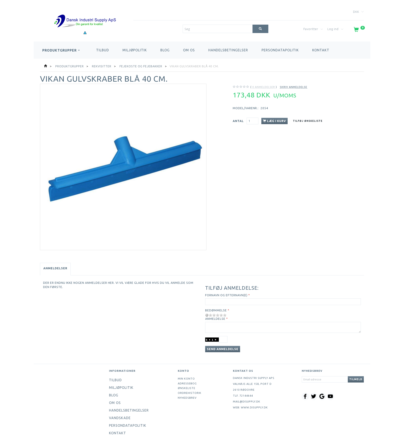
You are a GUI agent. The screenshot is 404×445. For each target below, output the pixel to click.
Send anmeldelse (222, 349)
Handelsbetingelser (228, 50)
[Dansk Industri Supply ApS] (85, 15)
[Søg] (260, 29)
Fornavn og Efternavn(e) (226, 295)
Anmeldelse (215, 318)
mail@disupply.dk (246, 401)
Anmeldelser (55, 268)
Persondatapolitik (280, 50)
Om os (189, 50)
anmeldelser (263, 86)
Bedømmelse (216, 310)
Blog (165, 50)
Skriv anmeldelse (293, 86)
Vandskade (120, 418)
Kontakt (320, 50)
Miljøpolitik (134, 50)
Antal (239, 121)
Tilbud (102, 50)
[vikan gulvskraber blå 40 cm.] (123, 167)
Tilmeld (355, 379)
